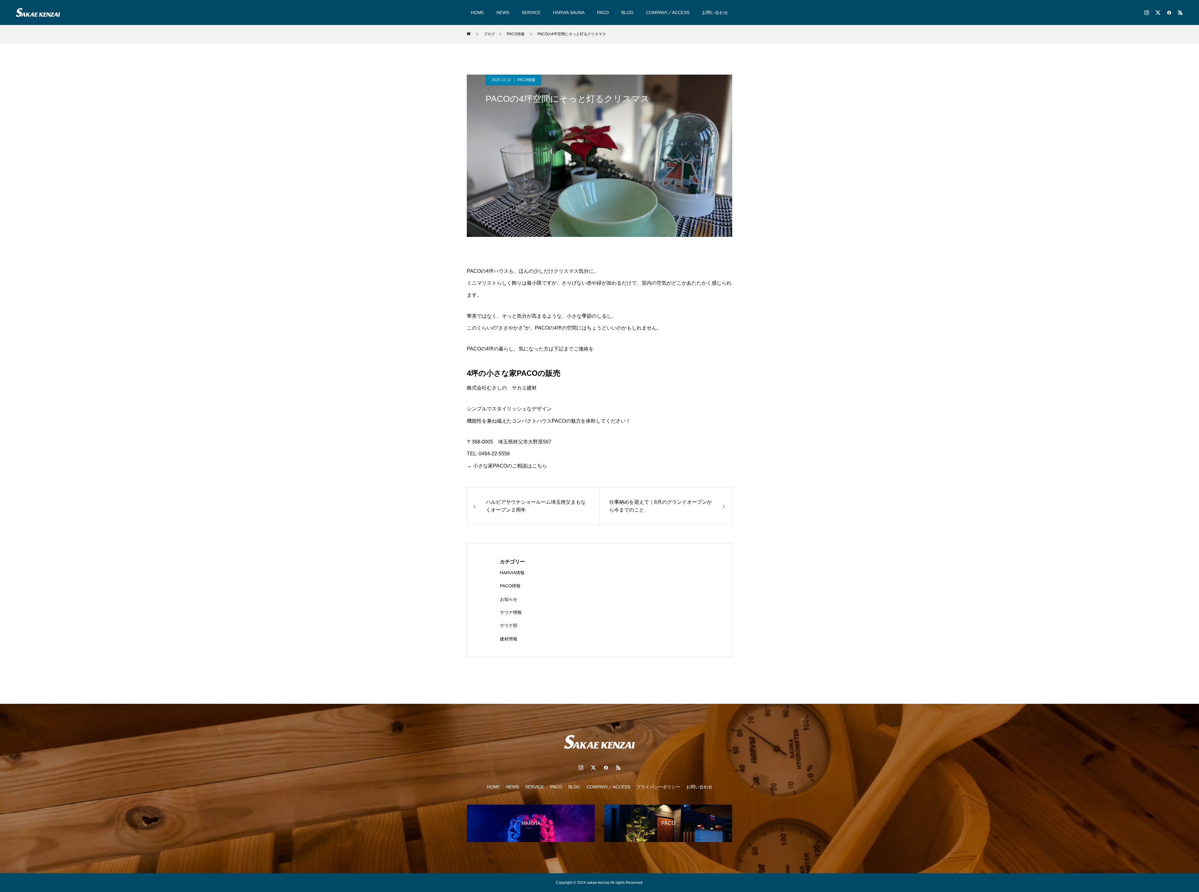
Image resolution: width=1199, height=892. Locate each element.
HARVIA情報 (512, 572)
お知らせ (508, 599)
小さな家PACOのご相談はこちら (509, 465)
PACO (603, 12)
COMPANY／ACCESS (667, 12)
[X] (1158, 12)
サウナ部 (508, 625)
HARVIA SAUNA (569, 12)
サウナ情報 (511, 612)
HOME (477, 12)
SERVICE (531, 12)
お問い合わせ (715, 12)
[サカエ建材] (38, 12)
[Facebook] (1169, 12)
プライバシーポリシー (658, 786)
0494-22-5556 (494, 453)
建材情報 (508, 638)
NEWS (502, 12)
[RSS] (1180, 12)
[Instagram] (1146, 12)
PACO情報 (526, 80)
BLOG (627, 12)
